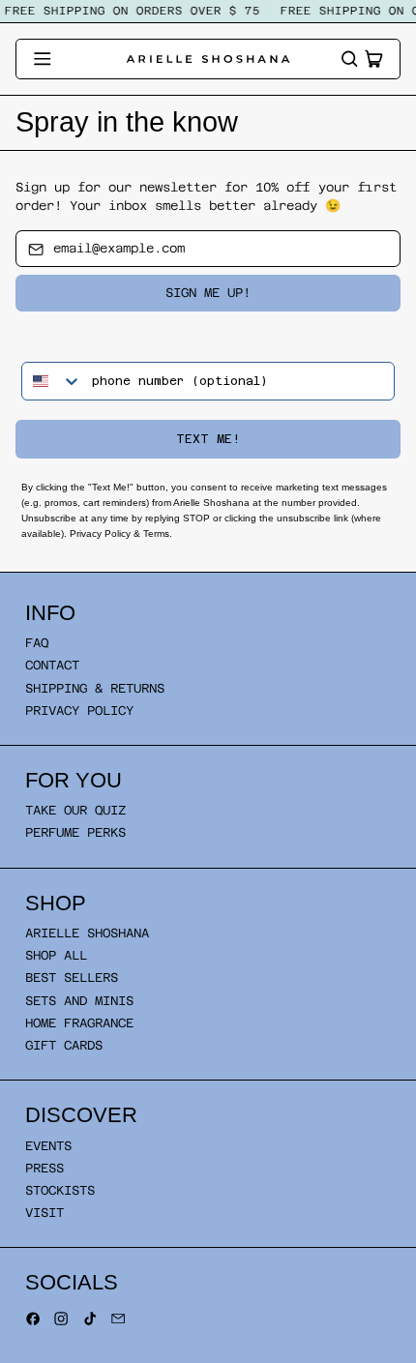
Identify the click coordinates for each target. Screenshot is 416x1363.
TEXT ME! (208, 439)
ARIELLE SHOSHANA (87, 933)
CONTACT (52, 665)
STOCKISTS (60, 1190)
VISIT (44, 1212)
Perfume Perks (75, 832)
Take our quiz (75, 810)
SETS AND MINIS (79, 1000)
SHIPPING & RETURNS (94, 688)
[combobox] (52, 381)
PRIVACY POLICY (79, 710)
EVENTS (48, 1146)
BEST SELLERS (71, 977)
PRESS (44, 1168)
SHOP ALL (56, 955)
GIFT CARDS (64, 1045)
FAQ (36, 643)
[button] (349, 59)
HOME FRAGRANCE (79, 1023)
